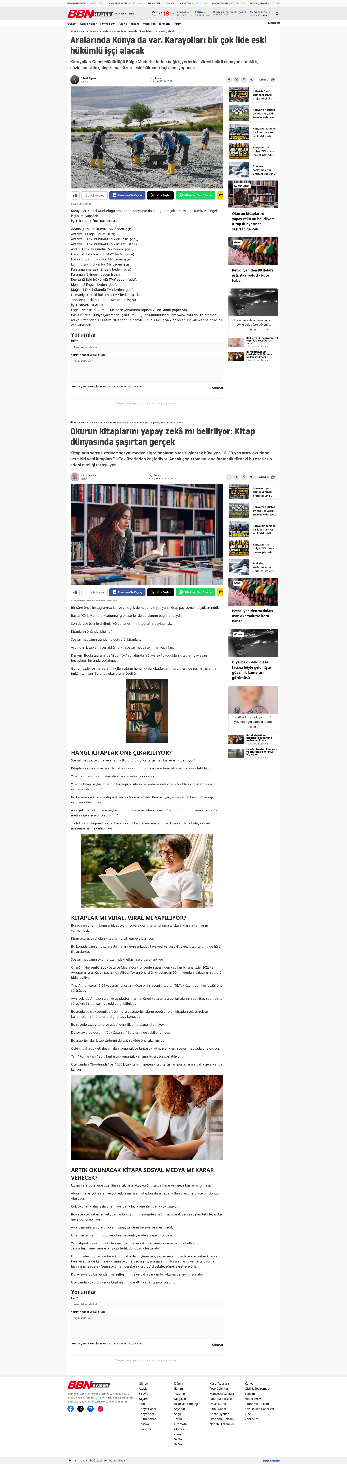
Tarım (177, 23)
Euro (200, 12)
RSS (73, 1460)
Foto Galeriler (219, 1389)
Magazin (180, 1399)
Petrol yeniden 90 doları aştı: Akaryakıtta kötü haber (252, 275)
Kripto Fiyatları (220, 1414)
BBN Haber (79, 31)
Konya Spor (107, 23)
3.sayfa (143, 1394)
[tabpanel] (253, 311)
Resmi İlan (149, 23)
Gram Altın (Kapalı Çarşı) (231, 12)
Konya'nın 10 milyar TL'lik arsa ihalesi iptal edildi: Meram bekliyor (264, 151)
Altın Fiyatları (218, 1409)
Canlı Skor (252, 1419)
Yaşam (134, 23)
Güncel (71, 23)
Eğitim (178, 1389)
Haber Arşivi (253, 1399)
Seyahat (179, 1409)
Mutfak (179, 1429)
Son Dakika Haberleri (259, 1409)
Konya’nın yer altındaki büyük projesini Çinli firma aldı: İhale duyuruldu (263, 94)
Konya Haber (88, 23)
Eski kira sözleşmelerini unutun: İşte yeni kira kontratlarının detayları (263, 170)
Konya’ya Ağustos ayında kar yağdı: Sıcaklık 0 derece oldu (264, 113)
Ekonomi (164, 23)
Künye (249, 1384)
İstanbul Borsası (221, 1399)
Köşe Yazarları (219, 1384)
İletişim (250, 1394)
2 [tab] (255, 330)
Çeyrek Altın (259, 12)
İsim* (74, 341)
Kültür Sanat (96, 422)
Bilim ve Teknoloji (186, 1404)
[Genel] (253, 251)
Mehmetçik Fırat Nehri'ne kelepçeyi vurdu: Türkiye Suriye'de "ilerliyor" (253, 322)
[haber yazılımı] (271, 1460)
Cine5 (248, 1414)
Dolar (182, 12)
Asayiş (123, 23)
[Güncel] (253, 643)
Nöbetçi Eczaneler (222, 1424)
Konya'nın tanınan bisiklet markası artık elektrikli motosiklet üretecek (264, 132)
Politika (144, 1424)
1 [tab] (251, 330)
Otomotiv (180, 1424)
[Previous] (238, 328)
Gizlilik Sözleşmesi (257, 1389)
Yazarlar (179, 1394)
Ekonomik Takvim (222, 1419)
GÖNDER (217, 387)
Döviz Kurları (218, 1404)
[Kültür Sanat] (253, 194)
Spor (142, 1404)
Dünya (178, 1384)
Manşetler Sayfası (222, 1394)
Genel (178, 1434)
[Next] (267, 328)
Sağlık (178, 1414)
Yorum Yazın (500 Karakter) (88, 354)
